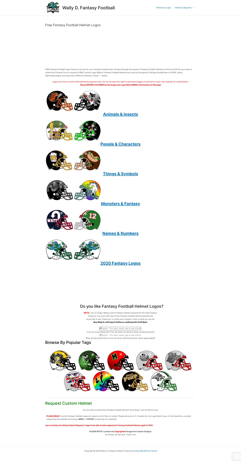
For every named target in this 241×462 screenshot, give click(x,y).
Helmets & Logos (163, 7)
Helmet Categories (183, 7)
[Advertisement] (120, 47)
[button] (193, 8)
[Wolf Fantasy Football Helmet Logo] (164, 381)
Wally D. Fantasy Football (88, 7)
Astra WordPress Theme (146, 451)
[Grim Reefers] (91, 360)
